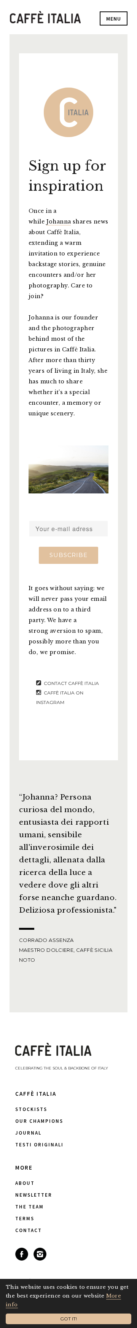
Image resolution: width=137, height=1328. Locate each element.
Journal (28, 1133)
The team (29, 1207)
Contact (28, 1230)
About (25, 1183)
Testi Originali (39, 1144)
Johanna (58, 221)
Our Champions (39, 1121)
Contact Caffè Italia (71, 683)
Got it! (68, 1319)
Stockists (31, 1109)
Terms (24, 1218)
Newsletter (33, 1195)
